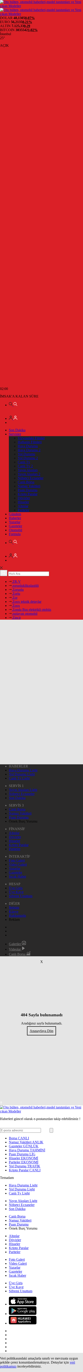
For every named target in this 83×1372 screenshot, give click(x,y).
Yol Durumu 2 (28, 458)
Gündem (15, 514)
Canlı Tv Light (19, 778)
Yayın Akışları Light (23, 790)
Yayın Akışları (28, 470)
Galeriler (15, 944)
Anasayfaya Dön (41, 1031)
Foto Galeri (17, 860)
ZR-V (16, 581)
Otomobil (15, 530)
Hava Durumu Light (23, 770)
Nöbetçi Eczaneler (30, 478)
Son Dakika (17, 430)
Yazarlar (14, 522)
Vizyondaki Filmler (31, 438)
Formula (15, 534)
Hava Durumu (28, 446)
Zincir (16, 617)
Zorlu (16, 593)
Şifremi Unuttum (20, 896)
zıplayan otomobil (24, 613)
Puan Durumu (27, 490)
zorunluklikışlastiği (25, 585)
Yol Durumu (26, 454)
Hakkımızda (17, 915)
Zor (14, 597)
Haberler (15, 518)
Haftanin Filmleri (30, 442)
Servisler (15, 434)
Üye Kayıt (16, 892)
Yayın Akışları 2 (29, 474)
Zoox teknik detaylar (26, 601)
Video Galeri (18, 864)
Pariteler (23, 510)
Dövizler (24, 498)
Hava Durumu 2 (29, 450)
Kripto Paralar (27, 494)
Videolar (15, 949)
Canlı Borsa (26, 482)
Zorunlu (18, 589)
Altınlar (23, 506)
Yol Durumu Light (22, 774)
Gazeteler (15, 526)
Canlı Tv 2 (25, 466)
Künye (13, 911)
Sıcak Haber (17, 876)
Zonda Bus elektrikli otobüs (31, 609)
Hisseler (23, 502)
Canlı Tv (24, 462)
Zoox (16, 605)
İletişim (14, 907)
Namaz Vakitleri (29, 486)
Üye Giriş (16, 888)
